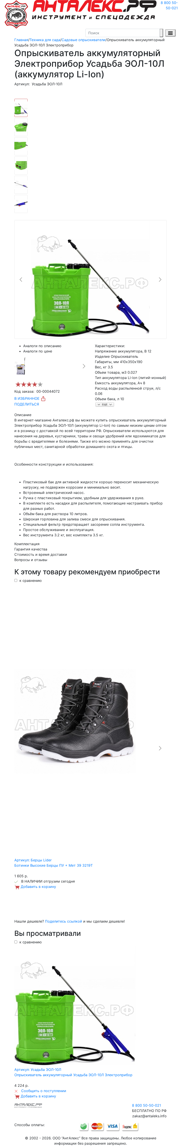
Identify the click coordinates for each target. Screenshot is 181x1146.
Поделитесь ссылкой (63, 921)
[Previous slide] (21, 279)
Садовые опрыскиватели (84, 40)
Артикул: (22, 84)
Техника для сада (45, 40)
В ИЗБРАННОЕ (27, 398)
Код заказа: (24, 391)
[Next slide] (159, 279)
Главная (21, 40)
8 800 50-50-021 (169, 5)
